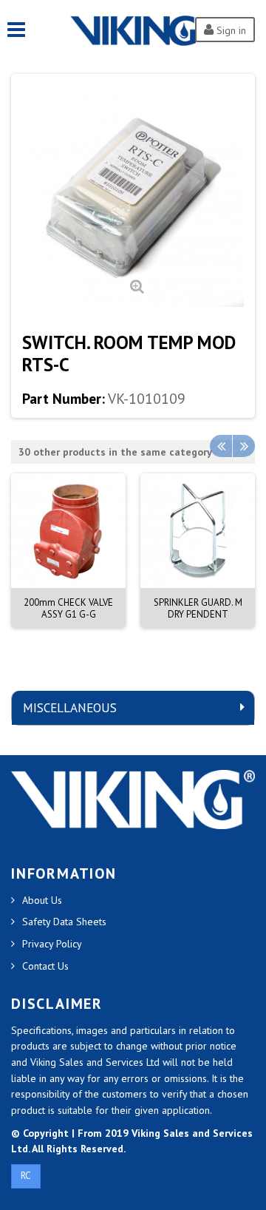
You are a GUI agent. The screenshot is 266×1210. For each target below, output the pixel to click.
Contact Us (45, 966)
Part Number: (63, 399)
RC (26, 1175)
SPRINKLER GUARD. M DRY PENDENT (198, 608)
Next (244, 446)
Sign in (230, 30)
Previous (221, 446)
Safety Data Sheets (64, 921)
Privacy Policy (52, 943)
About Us (42, 900)
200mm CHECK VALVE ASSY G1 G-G (68, 608)
